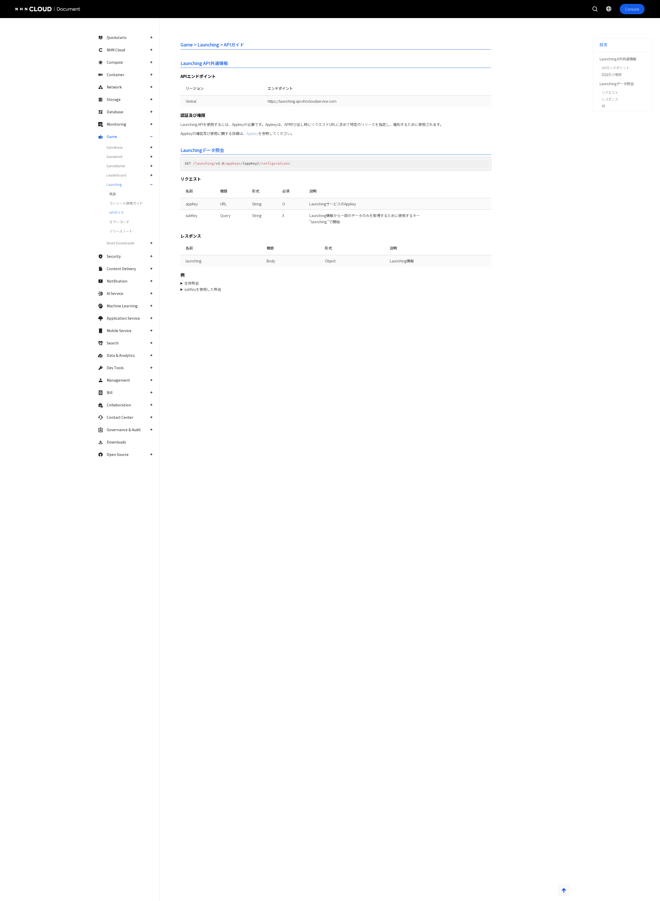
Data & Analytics (121, 355)
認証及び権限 (611, 74)
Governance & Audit (124, 429)
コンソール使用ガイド (126, 203)
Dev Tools (115, 367)
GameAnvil (114, 156)
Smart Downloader (120, 242)
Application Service (123, 318)
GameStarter (115, 165)
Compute (115, 62)
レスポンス (610, 99)
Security (114, 256)
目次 (603, 44)
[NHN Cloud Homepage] (29, 9)
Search (113, 342)
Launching (114, 184)
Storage (114, 99)
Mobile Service (119, 330)
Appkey (252, 133)
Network (114, 87)
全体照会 (191, 283)
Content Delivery (121, 268)
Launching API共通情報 (617, 58)
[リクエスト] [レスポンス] (243, 283)
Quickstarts (117, 37)
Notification (117, 281)
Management (118, 380)
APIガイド (116, 212)
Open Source (118, 454)
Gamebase (114, 147)
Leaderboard (116, 175)
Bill (109, 392)
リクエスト (610, 92)
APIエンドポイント (615, 67)
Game (112, 136)
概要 (112, 193)
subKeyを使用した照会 (202, 289)
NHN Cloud (116, 49)
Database (115, 111)
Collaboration (119, 404)
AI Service (115, 293)
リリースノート (121, 231)
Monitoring (116, 124)
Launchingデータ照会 (616, 83)
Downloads (116, 442)
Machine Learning (122, 305)
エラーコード (119, 221)
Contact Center (120, 417)
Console (632, 9)
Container (115, 74)
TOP (564, 890)
